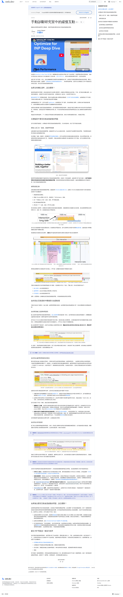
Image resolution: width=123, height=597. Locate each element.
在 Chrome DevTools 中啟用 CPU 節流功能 (56, 521)
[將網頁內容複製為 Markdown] (81, 22)
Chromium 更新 (75, 583)
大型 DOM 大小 (60, 76)
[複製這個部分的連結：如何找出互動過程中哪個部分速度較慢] (61, 301)
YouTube (99, 583)
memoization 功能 (51, 409)
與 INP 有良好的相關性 (73, 97)
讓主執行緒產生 (63, 411)
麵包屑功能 (78, 227)
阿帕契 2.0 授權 (67, 567)
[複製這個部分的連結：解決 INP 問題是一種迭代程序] (54, 531)
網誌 (50, 1)
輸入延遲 (36, 288)
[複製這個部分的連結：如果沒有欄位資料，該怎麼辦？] (56, 88)
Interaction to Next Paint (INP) (42, 74)
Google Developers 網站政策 (83, 567)
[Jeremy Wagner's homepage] (42, 33)
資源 (21, 1)
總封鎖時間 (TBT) (35, 97)
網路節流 (38, 525)
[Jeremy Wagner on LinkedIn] (40, 33)
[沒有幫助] (91, 18)
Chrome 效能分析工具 (61, 190)
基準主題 (34, 1)
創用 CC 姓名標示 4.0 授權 (51, 567)
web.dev (33, 17)
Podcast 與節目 (75, 587)
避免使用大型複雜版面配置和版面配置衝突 (66, 479)
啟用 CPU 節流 (42, 395)
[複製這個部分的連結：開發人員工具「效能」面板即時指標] (55, 128)
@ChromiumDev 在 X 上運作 (103, 580)
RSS (98, 587)
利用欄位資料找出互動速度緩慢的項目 (43, 542)
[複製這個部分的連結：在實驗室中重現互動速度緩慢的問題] (59, 119)
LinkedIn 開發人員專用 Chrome (104, 585)
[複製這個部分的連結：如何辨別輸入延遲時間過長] (49, 312)
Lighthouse (51, 102)
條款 (3, 594)
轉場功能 (62, 415)
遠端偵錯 (67, 395)
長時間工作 (55, 393)
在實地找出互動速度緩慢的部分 (54, 81)
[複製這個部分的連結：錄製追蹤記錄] (41, 186)
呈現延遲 (36, 293)
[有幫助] (89, 18)
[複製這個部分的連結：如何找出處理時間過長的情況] (51, 358)
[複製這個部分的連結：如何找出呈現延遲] (43, 422)
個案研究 (57, 1)
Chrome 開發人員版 (76, 580)
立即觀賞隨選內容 (47, 7)
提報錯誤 (49, 580)
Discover (27, 1)
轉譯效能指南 (40, 432)
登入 (120, 1)
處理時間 (36, 291)
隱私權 (6, 594)
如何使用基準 (43, 1)
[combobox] (95, 1)
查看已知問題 (50, 583)
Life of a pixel (66, 432)
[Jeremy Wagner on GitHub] (38, 33)
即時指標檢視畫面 (53, 136)
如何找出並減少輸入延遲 (67, 352)
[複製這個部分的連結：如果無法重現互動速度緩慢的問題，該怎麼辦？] (68, 503)
